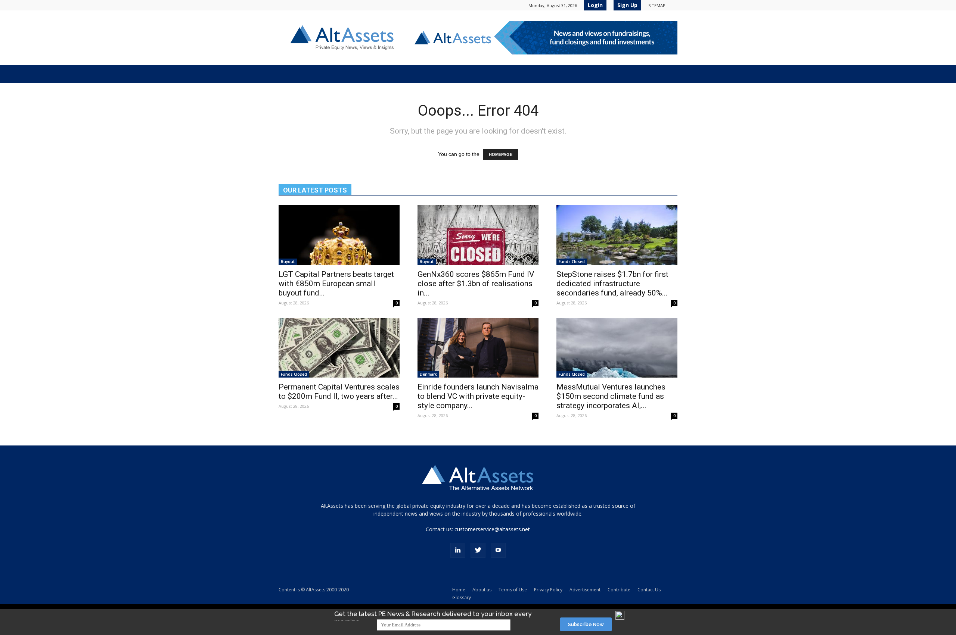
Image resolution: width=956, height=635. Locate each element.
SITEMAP (656, 5)
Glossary (461, 597)
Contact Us (649, 589)
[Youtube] (498, 550)
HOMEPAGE (500, 154)
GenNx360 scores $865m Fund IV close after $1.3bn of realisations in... (476, 283)
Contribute (619, 589)
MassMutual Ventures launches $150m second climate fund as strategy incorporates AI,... (610, 396)
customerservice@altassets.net (492, 529)
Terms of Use (513, 589)
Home (458, 589)
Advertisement (584, 589)
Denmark (428, 374)
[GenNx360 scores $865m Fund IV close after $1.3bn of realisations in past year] (478, 235)
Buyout (288, 261)
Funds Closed (572, 261)
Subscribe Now (586, 624)
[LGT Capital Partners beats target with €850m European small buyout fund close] (339, 235)
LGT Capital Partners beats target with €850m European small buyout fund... (336, 283)
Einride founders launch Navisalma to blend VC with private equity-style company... (478, 396)
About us (481, 589)
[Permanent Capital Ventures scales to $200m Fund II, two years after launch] (339, 348)
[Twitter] (478, 550)
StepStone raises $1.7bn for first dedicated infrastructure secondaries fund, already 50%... (612, 283)
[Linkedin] (457, 550)
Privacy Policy (548, 589)
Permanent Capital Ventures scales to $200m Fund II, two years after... (339, 391)
